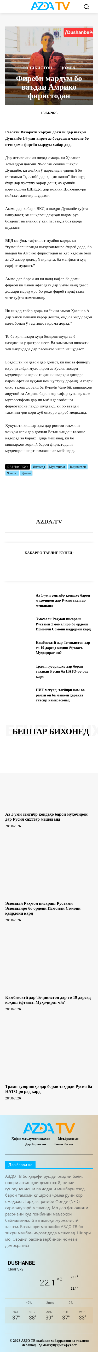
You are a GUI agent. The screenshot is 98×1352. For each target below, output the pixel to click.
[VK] (70, 566)
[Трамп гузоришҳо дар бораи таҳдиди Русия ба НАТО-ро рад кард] (18, 671)
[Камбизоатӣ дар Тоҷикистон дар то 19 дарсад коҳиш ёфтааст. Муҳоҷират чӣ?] (18, 648)
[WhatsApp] (46, 566)
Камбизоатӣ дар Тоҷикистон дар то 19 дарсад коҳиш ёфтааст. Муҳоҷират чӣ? (63, 648)
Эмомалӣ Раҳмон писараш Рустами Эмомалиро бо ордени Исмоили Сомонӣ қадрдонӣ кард (63, 624)
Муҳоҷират (57, 467)
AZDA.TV (49, 521)
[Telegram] (22, 566)
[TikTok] (45, 1254)
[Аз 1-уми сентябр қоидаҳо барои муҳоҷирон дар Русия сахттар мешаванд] (18, 600)
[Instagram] (21, 1254)
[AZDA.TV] (49, 500)
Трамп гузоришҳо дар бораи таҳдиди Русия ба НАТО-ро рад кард (62, 671)
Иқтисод (39, 467)
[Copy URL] (10, 566)
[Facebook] (34, 566)
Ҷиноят (12, 473)
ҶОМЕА (68, 68)
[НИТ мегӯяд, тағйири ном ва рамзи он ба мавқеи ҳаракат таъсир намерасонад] (18, 695)
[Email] (82, 566)
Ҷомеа (26, 473)
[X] (58, 566)
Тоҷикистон (37, 68)
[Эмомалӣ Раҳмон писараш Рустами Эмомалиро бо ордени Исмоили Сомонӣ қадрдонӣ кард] (18, 624)
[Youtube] (80, 1254)
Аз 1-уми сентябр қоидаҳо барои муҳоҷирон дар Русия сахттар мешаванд (63, 600)
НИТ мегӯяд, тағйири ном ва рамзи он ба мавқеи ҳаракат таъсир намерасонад (60, 695)
